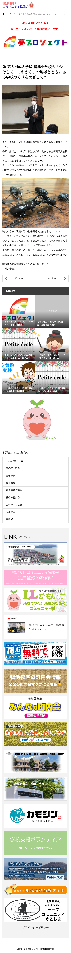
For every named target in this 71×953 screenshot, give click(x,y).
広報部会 (10, 512)
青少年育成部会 (14, 490)
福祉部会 (10, 482)
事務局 (9, 519)
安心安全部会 (13, 468)
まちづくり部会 (14, 504)
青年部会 (10, 475)
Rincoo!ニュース (14, 461)
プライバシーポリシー (35, 927)
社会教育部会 (13, 497)
